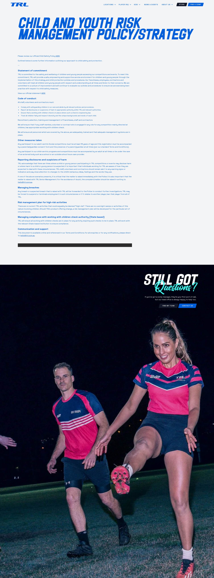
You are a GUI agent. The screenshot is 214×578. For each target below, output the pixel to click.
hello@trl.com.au (25, 182)
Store (182, 4)
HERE (58, 56)
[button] (109, 4)
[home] (20, 4)
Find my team (169, 306)
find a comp (195, 4)
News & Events (151, 5)
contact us (187, 306)
